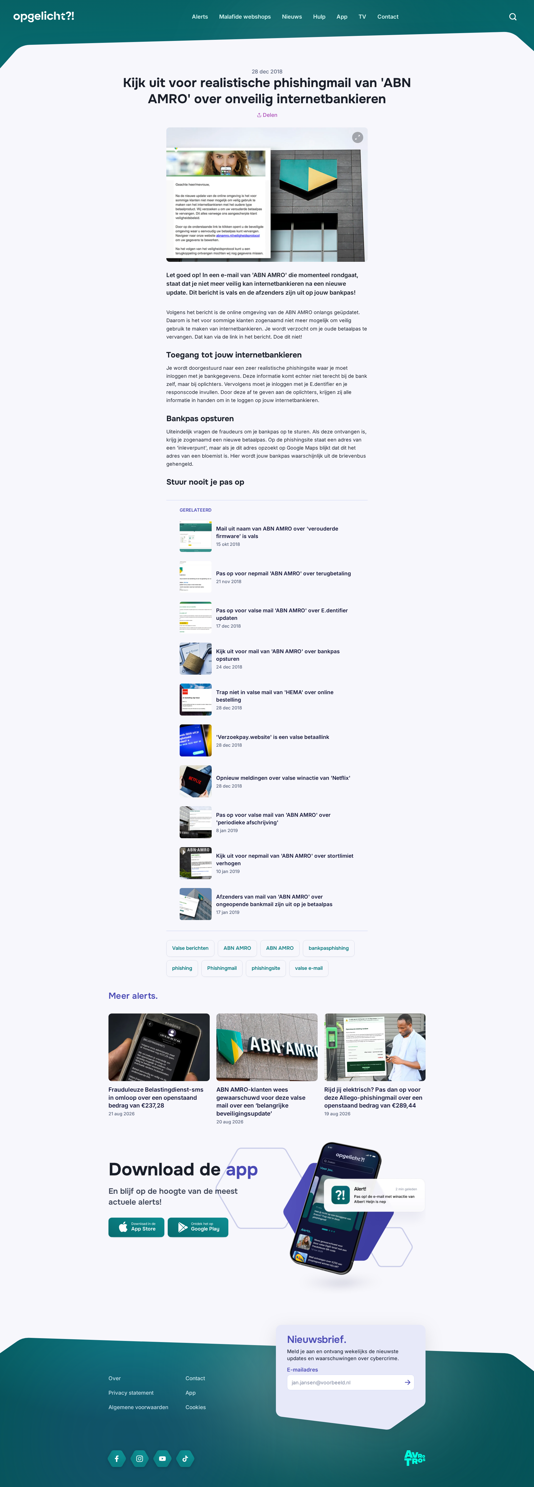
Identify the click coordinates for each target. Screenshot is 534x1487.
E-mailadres (302, 1370)
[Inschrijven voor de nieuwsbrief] (407, 1382)
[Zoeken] (513, 16)
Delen (270, 115)
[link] (43, 17)
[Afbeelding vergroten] (357, 137)
